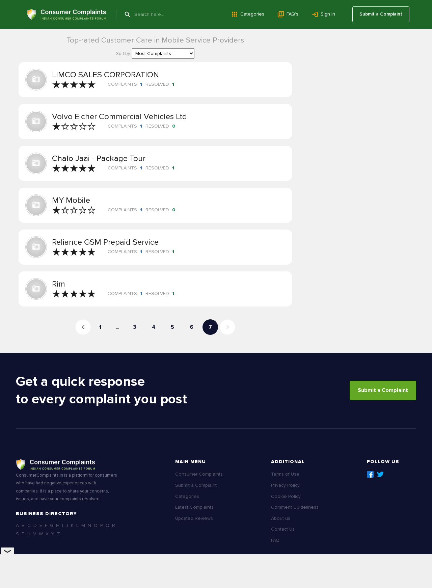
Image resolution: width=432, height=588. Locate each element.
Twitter (380, 474)
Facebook (370, 474)
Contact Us (283, 529)
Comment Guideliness (295, 507)
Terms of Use (285, 474)
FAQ (275, 540)
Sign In (328, 14)
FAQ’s (292, 14)
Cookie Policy (286, 496)
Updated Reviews (194, 518)
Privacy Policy (285, 485)
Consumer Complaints (199, 474)
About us (280, 518)
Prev (83, 327)
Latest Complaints (194, 507)
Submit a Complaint (380, 14)
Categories (252, 14)
